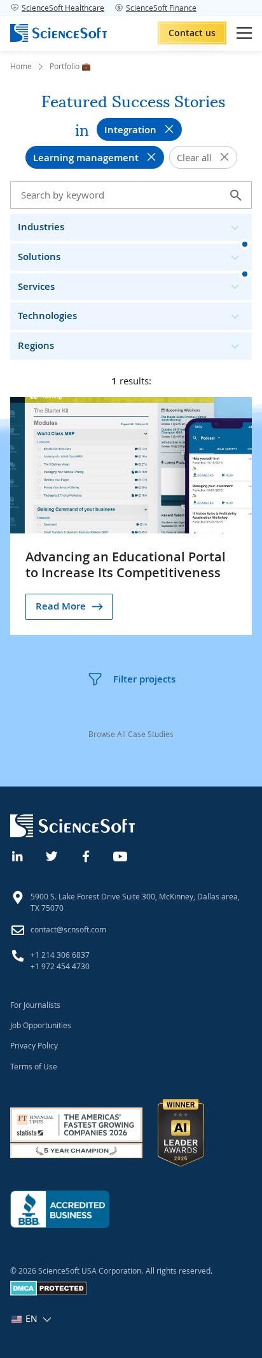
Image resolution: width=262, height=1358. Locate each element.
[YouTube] (120, 855)
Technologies (47, 315)
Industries (41, 226)
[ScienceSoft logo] (58, 33)
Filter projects (144, 679)
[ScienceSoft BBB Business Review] (59, 1209)
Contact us (192, 33)
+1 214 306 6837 (60, 955)
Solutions (39, 256)
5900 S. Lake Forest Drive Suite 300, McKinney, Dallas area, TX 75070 (135, 902)
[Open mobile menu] (244, 33)
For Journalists (35, 1005)
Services (36, 286)
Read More (61, 606)
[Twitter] (52, 855)
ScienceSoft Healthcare (63, 8)
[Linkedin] (17, 855)
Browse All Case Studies (131, 734)
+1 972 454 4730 (60, 966)
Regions (36, 345)
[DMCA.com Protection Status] (48, 1293)
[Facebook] (86, 855)
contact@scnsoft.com (68, 929)
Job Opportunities (40, 1025)
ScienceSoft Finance (161, 8)
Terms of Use (33, 1066)
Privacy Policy (34, 1045)
